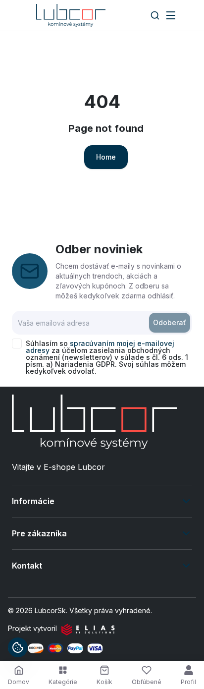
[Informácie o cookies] (18, 647)
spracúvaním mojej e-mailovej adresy (100, 346)
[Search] (155, 15)
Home (106, 157)
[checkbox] (17, 343)
